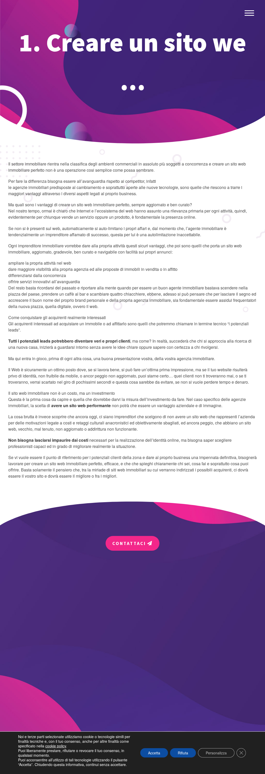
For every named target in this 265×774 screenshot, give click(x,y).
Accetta (154, 752)
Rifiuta (183, 752)
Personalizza (216, 752)
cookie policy (55, 745)
